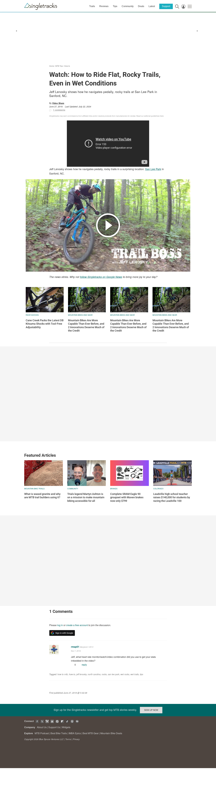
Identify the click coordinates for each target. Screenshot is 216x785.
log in (60, 625)
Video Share (58, 103)
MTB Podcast (42, 733)
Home (51, 66)
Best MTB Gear (91, 733)
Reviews (103, 6)
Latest (152, 6)
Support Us (54, 727)
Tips (115, 6)
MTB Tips (59, 66)
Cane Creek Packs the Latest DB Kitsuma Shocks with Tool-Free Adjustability (44, 324)
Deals (141, 6)
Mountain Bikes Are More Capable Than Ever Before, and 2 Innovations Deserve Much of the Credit (86, 325)
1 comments (59, 109)
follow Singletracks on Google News (101, 277)
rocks (104, 674)
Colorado (158, 488)
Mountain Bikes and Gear (80, 315)
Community (128, 6)
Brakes (113, 488)
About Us (42, 727)
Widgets (66, 727)
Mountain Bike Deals (111, 733)
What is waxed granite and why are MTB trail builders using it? (42, 495)
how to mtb (62, 674)
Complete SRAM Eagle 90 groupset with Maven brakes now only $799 (126, 497)
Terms (68, 739)
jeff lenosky (81, 674)
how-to (72, 674)
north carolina (94, 674)
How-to (67, 66)
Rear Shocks (32, 315)
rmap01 (75, 646)
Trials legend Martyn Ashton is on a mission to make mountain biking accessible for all (85, 497)
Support (166, 6)
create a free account (77, 625)
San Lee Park (153, 169)
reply (84, 664)
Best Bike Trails (59, 733)
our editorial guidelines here (152, 116)
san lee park (113, 674)
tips (141, 674)
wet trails (134, 674)
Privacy (76, 739)
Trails (92, 6)
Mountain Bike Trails (34, 488)
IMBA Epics (75, 733)
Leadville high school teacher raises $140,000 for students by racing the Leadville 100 (171, 497)
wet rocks (124, 674)
